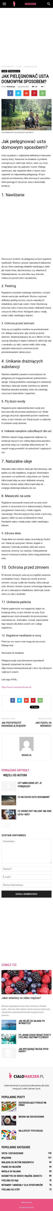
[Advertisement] (26, 35)
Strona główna (7, 66)
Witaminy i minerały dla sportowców (22, 1185)
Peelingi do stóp (10, 1189)
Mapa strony (26, 1202)
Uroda (4, 71)
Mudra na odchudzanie (31, 1116)
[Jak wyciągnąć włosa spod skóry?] (8, 1053)
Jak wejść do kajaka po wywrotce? (32, 1022)
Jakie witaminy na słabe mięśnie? (21, 998)
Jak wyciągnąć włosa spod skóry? (33, 1050)
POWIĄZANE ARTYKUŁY (15, 770)
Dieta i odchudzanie (12, 1153)
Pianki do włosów (11, 1167)
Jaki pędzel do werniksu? (43, 724)
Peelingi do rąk (9, 1180)
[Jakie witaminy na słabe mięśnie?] (26, 982)
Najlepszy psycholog (31, 1130)
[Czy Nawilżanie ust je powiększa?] (8, 786)
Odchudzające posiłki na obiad (32, 1103)
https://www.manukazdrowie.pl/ (16, 687)
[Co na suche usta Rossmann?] (8, 800)
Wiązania (6, 1157)
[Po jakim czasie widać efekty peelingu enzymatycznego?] (8, 1039)
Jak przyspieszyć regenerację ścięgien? (13, 724)
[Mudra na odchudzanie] (8, 1120)
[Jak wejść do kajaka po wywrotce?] (8, 1025)
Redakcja (11, 86)
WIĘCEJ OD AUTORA (15, 775)
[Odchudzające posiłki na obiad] (8, 1106)
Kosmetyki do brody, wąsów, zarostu (21, 1176)
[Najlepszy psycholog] (8, 1135)
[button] (49, 4)
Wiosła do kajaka (11, 1171)
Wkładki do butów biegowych (17, 1162)
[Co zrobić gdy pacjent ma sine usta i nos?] (8, 814)
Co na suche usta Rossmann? (34, 797)
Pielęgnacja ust (14, 71)
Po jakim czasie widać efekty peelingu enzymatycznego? (35, 1036)
